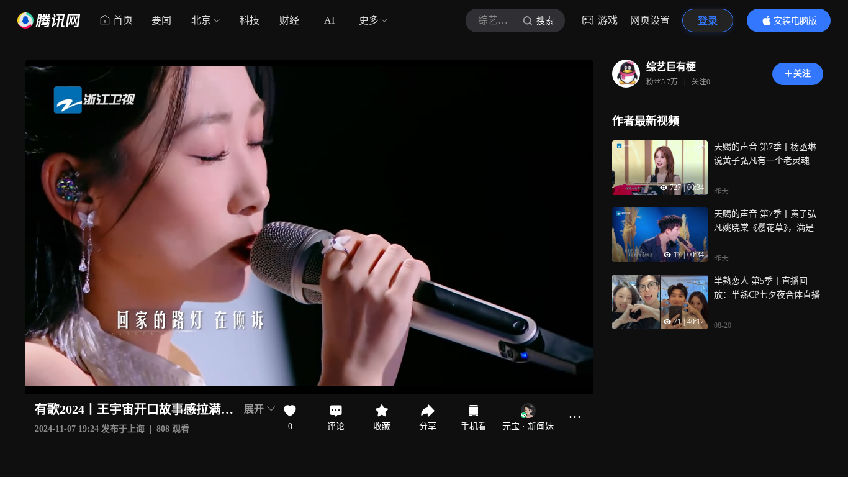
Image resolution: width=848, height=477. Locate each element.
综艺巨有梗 (671, 66)
